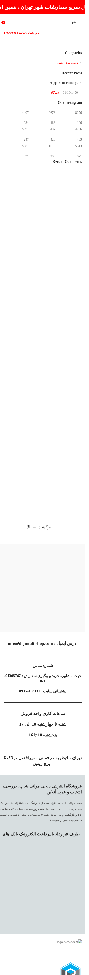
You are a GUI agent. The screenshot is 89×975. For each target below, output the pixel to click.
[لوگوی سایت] (42, 21)
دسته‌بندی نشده (67, 62)
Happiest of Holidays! (63, 83)
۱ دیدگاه (56, 92)
